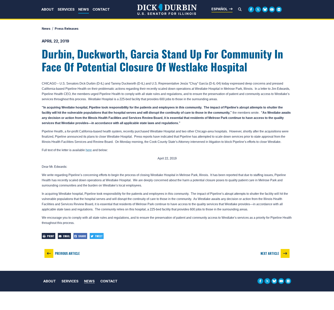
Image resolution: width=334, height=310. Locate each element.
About (47, 9)
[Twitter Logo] (258, 9)
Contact (101, 9)
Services (66, 9)
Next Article (270, 253)
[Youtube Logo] (272, 9)
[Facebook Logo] (251, 9)
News (83, 9)
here (89, 150)
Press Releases (66, 28)
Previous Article (67, 253)
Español (219, 9)
